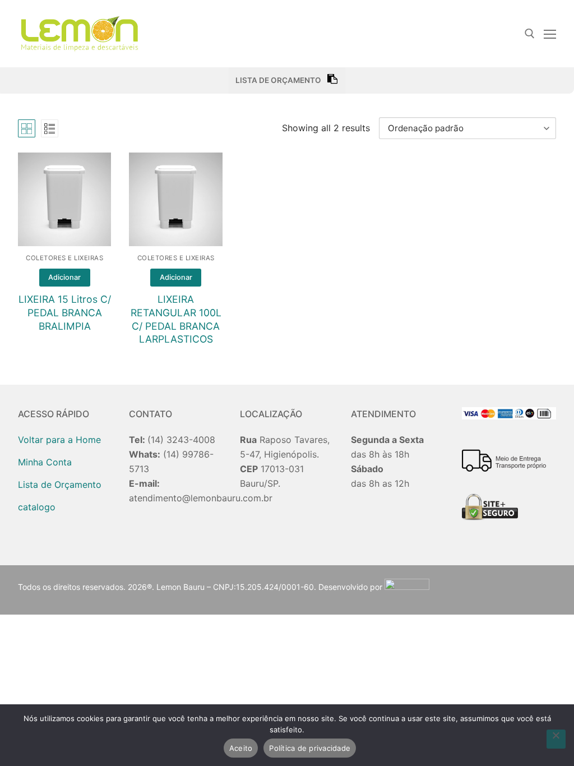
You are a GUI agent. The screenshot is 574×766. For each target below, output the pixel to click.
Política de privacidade (309, 748)
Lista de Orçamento (59, 484)
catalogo (36, 507)
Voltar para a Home (59, 439)
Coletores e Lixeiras (64, 258)
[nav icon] (550, 33)
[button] (64, 278)
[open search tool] (530, 34)
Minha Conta (45, 462)
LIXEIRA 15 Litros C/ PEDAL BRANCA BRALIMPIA (64, 312)
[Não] (556, 739)
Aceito (241, 748)
